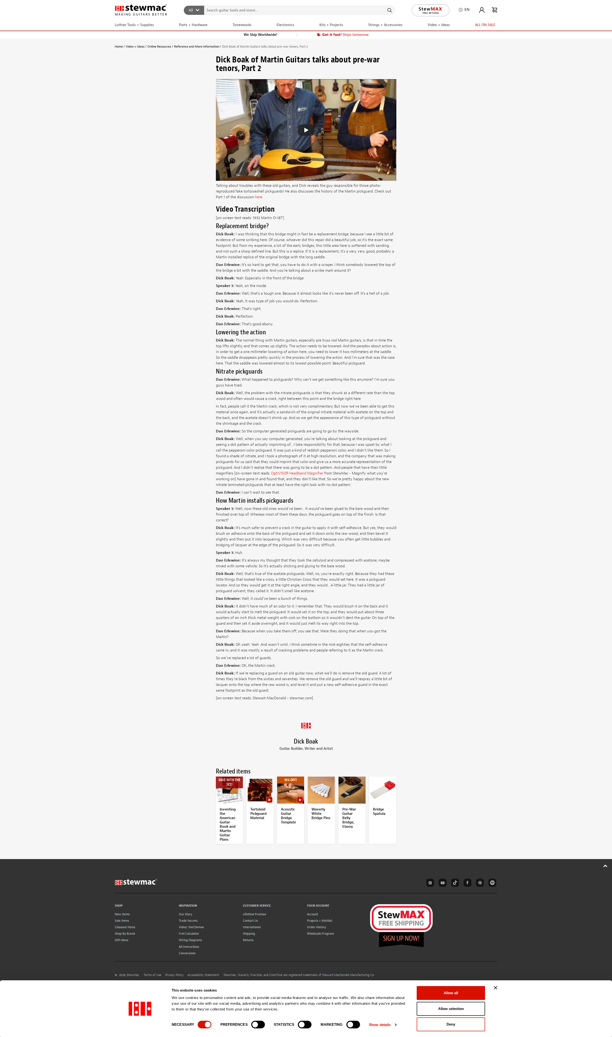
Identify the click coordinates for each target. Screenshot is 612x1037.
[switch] (258, 1024)
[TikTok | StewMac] (454, 883)
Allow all (451, 993)
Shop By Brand (125, 934)
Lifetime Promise (254, 914)
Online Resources (159, 46)
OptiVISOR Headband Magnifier (297, 473)
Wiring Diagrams (190, 940)
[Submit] (389, 10)
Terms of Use (152, 975)
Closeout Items (125, 927)
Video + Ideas (135, 46)
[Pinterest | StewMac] (479, 883)
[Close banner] (495, 987)
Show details (380, 1025)
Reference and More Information (196, 46)
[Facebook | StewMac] (466, 883)
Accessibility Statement (203, 975)
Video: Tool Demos (191, 927)
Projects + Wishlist (319, 921)
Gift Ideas (121, 940)
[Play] (306, 130)
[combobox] (289, 10)
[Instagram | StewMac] (429, 883)
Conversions (187, 953)
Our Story (185, 914)
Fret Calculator (189, 934)
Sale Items (122, 921)
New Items (122, 914)
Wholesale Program (320, 934)
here (258, 197)
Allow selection (451, 1009)
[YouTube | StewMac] (442, 883)
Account (312, 914)
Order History (316, 927)
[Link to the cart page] (494, 10)
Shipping (249, 934)
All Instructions (189, 947)
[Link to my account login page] (482, 10)
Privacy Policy (174, 975)
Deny (451, 1024)
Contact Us (250, 921)
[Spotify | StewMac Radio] (491, 883)
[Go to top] (605, 865)
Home (119, 46)
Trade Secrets (188, 921)
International (252, 927)
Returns (248, 940)
